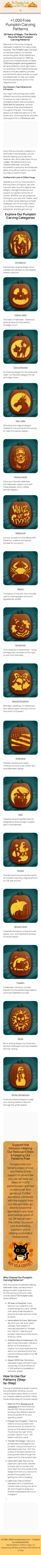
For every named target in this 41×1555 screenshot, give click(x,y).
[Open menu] (20, 10)
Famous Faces (20, 477)
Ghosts (20, 870)
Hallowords (20, 533)
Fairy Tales (20, 421)
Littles (6, 162)
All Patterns (20, 262)
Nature (20, 589)
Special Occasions (20, 701)
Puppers (20, 982)
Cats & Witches (20, 367)
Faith (20, 814)
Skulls (20, 1038)
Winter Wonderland (20, 1095)
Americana (20, 758)
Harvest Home (20, 926)
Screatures (20, 645)
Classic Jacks (20, 315)
